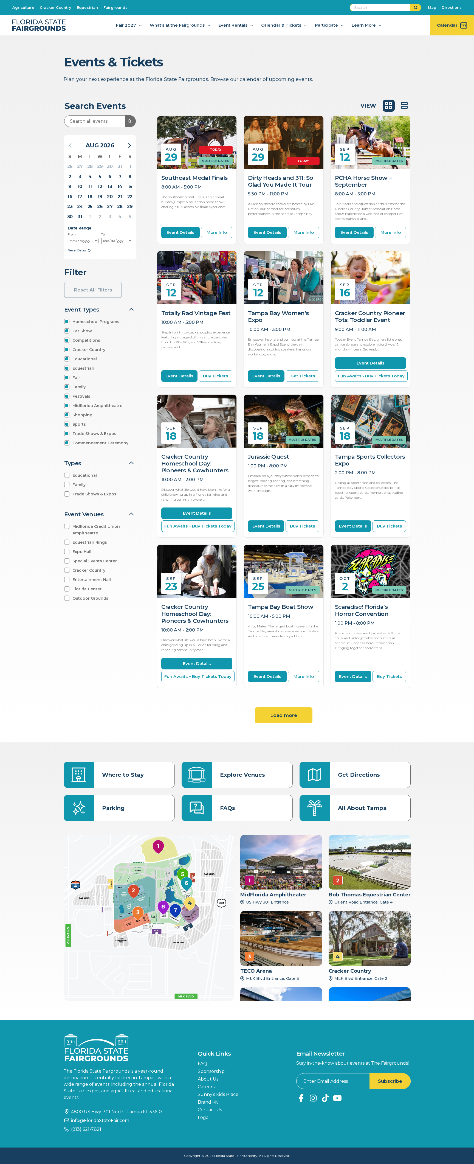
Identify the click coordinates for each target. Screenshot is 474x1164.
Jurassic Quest (268, 456)
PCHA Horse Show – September (363, 181)
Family (79, 387)
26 (70, 166)
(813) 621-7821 (86, 1129)
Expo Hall (81, 551)
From (72, 234)
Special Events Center (94, 561)
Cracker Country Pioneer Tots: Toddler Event (370, 316)
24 (80, 206)
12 (100, 186)
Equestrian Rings (89, 542)
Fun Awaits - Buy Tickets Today (371, 375)
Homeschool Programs (95, 321)
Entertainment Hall (91, 579)
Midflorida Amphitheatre (97, 405)
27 (80, 166)
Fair (76, 377)
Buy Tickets (215, 375)
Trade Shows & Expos (94, 433)
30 (109, 166)
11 (90, 186)
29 (100, 166)
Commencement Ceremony (100, 443)
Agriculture (23, 7)
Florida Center (86, 589)
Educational (84, 359)
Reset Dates (77, 250)
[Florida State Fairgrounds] (123, 1047)
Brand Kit (208, 1102)
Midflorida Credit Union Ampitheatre (96, 529)
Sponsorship (211, 1071)
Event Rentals (232, 25)
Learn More (364, 25)
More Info (217, 232)
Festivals (81, 396)
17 (80, 196)
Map (432, 7)
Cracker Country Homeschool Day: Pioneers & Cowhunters (194, 463)
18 (90, 196)
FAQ (202, 1063)
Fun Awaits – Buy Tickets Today (198, 526)
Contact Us (210, 1109)
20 (109, 196)
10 (80, 186)
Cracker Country (55, 7)
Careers (206, 1086)
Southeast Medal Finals (194, 177)
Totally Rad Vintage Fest (196, 313)
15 (130, 186)
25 (90, 206)
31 (120, 166)
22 (129, 196)
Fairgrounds (115, 7)
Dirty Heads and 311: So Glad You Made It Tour (280, 181)
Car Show (82, 331)
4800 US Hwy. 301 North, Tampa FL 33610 (116, 1111)
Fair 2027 (126, 25)
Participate (326, 25)
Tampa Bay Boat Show (280, 606)
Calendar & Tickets (281, 25)
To (103, 234)
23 (69, 206)
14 (119, 186)
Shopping (82, 415)
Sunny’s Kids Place (218, 1094)
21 (120, 196)
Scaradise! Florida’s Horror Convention (361, 610)
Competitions (86, 340)
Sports (79, 424)
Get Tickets (302, 375)
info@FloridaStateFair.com (100, 1120)
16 (69, 196)
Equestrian (87, 7)
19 (100, 196)
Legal (204, 1117)
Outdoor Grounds (90, 598)
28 (90, 166)
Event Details (180, 232)
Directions (452, 7)
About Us (208, 1079)
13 (110, 186)
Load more (283, 715)
